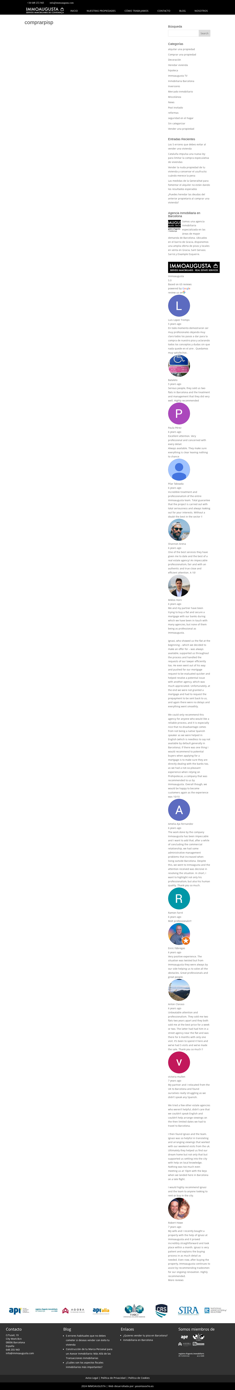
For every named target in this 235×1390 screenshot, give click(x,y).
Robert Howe (175, 1222)
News (171, 102)
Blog (182, 10)
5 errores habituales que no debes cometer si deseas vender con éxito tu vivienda (88, 1340)
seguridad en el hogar (181, 118)
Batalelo (172, 380)
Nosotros (201, 10)
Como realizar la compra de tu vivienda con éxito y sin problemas (87, 123)
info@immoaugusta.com (62, 3)
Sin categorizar (176, 123)
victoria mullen (176, 1076)
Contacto (163, 10)
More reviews (176, 1280)
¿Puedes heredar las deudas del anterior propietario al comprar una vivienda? (188, 198)
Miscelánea (174, 97)
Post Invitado (175, 107)
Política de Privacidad (113, 1377)
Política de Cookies (139, 1377)
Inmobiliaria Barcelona (181, 81)
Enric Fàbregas (176, 948)
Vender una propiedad (181, 128)
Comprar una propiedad (182, 54)
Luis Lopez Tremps (179, 320)
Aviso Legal (92, 1377)
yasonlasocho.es (144, 1386)
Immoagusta (40, 130)
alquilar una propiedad (181, 49)
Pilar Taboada (176, 483)
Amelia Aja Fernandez (180, 823)
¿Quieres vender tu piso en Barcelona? (145, 1335)
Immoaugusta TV (177, 75)
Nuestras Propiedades (101, 10)
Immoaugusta (176, 276)
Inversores (174, 86)
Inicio (74, 10)
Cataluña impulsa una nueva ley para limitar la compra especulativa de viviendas (188, 158)
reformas (173, 112)
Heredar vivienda (178, 65)
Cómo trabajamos (136, 10)
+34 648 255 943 (35, 3)
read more (35, 147)
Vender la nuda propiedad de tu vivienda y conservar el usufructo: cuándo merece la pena (187, 171)
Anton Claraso (176, 1004)
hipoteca (173, 70)
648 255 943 (13, 1349)
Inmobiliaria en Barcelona (138, 1340)
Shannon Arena (177, 543)
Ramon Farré (175, 912)
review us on (175, 292)
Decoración (174, 59)
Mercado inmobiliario (180, 91)
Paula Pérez (174, 427)
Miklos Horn (175, 600)
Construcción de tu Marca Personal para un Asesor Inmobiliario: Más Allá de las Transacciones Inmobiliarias (89, 1353)
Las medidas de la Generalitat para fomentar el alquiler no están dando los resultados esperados (189, 185)
